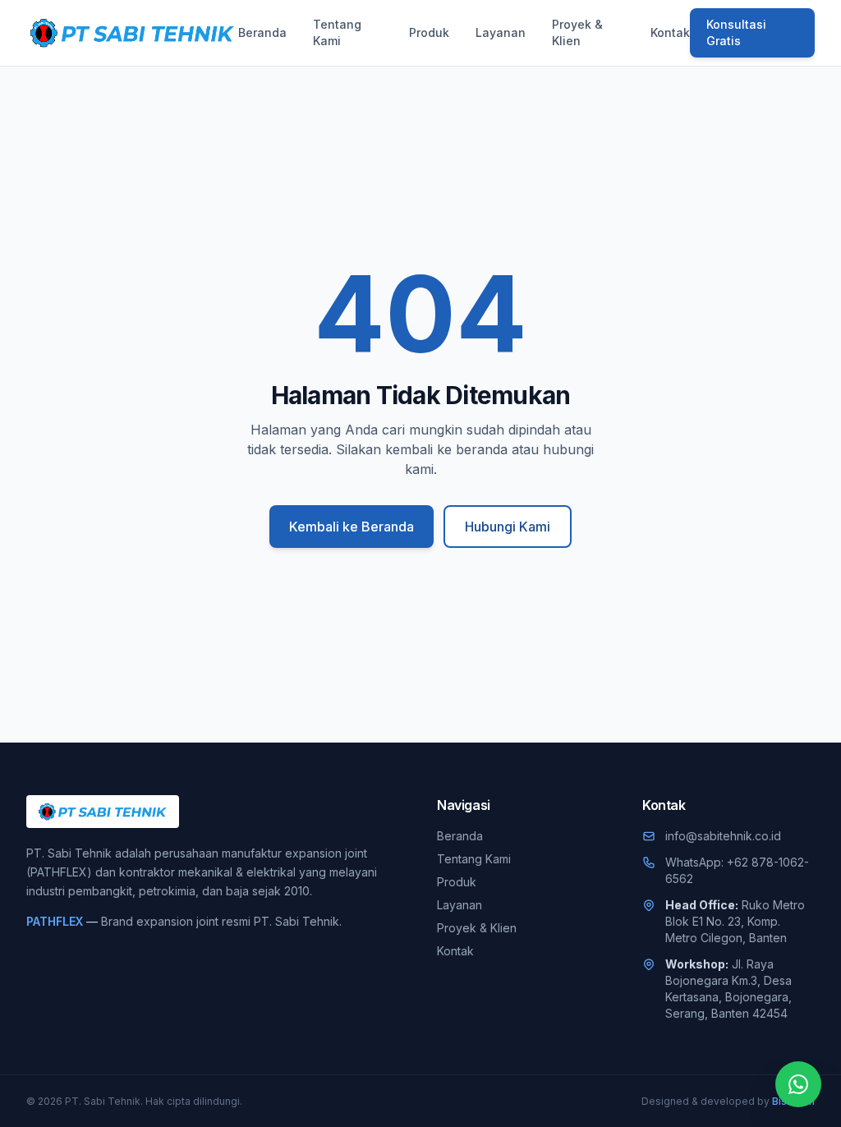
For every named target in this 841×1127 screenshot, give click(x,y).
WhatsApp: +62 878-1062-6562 (737, 870)
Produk (429, 32)
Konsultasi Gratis (736, 32)
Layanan (501, 32)
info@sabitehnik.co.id (723, 836)
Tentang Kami (337, 32)
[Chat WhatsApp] (798, 1084)
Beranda (262, 32)
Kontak (670, 32)
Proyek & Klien (577, 32)
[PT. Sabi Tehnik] (132, 32)
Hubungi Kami (507, 526)
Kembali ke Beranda (351, 526)
